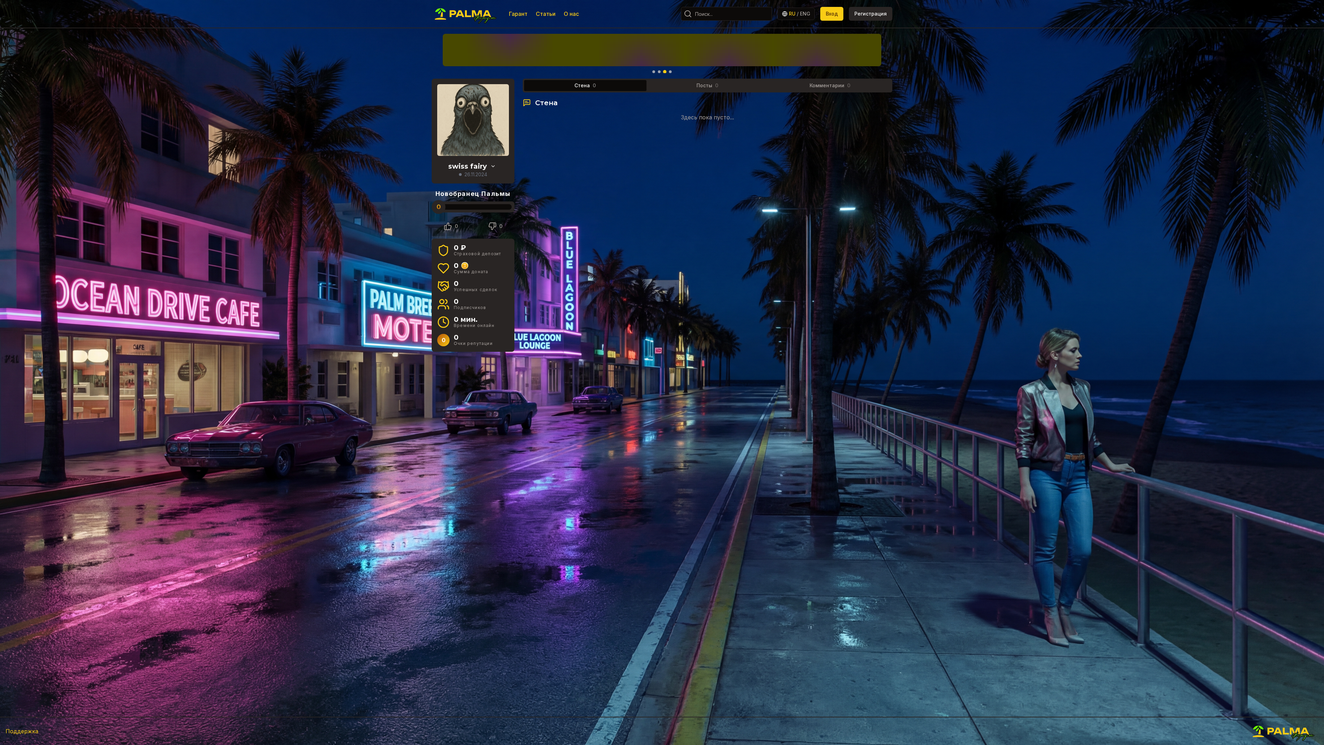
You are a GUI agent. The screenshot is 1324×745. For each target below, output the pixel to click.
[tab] (585, 85)
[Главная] (466, 14)
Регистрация (870, 14)
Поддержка (22, 731)
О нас (571, 13)
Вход (832, 14)
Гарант (518, 13)
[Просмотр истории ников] (493, 166)
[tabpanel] (707, 109)
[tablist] (707, 85)
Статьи (545, 13)
